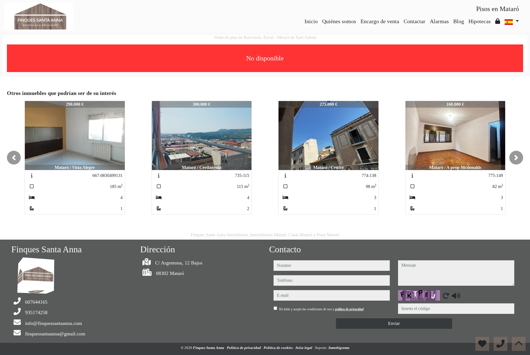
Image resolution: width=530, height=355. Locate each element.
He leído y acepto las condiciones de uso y (321, 309)
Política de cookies (278, 348)
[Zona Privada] (497, 21)
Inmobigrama (338, 348)
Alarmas (439, 21)
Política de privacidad (244, 348)
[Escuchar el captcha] (456, 295)
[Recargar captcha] (445, 295)
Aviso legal (304, 348)
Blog (458, 21)
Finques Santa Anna (209, 348)
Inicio (311, 21)
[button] (14, 158)
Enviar (394, 323)
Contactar (414, 21)
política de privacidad (349, 309)
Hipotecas (479, 21)
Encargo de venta (380, 21)
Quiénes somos (339, 21)
